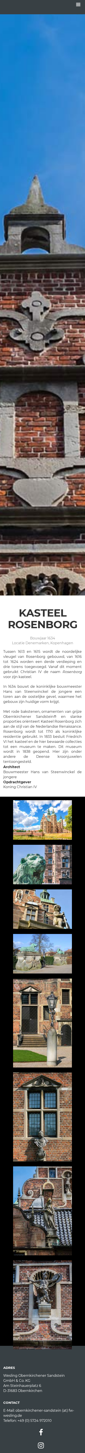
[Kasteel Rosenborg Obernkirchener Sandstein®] (42, 820)
